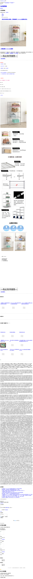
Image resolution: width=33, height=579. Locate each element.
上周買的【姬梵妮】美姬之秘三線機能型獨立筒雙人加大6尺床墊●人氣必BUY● (13, 490)
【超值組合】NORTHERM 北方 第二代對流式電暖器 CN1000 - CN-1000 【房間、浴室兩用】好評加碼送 (16, 495)
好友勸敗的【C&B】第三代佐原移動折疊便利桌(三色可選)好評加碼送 (12, 488)
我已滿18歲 (2, 577)
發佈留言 (2, 517)
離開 (4, 577)
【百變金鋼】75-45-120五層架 (6, 48)
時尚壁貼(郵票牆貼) (12, 332)
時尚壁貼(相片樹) (2, 332)
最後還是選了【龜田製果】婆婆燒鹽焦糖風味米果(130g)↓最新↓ (11, 489)
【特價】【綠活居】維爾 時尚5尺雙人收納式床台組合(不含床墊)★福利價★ (12, 492)
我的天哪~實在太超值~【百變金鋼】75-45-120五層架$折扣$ (14, 19)
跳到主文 (1, 8)
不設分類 (7, 12)
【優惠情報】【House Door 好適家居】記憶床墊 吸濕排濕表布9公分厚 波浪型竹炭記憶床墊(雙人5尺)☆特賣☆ (17, 494)
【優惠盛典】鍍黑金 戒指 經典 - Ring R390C (8, 491)
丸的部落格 (3, 6)
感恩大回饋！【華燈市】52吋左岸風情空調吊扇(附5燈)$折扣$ (10, 493)
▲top (1, 511)
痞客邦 (6, 507)
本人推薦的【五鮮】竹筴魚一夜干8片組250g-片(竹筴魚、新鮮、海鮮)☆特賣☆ (13, 496)
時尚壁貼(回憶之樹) (22, 332)
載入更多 (2, 512)
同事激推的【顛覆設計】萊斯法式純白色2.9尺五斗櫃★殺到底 (10, 497)
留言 (8, 507)
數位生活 (6, 509)
